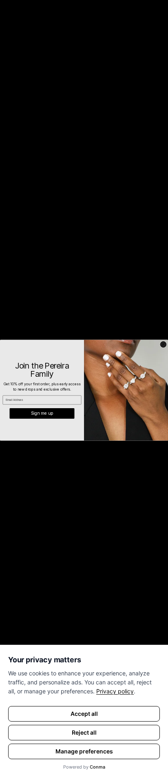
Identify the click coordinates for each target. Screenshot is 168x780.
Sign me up (42, 413)
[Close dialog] (163, 344)
